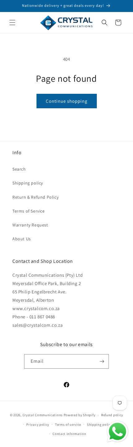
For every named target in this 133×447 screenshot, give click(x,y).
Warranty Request (30, 225)
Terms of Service (28, 211)
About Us (21, 239)
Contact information (69, 434)
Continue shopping (67, 101)
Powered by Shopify (80, 415)
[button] (12, 22)
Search (19, 169)
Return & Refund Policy (35, 197)
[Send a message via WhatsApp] (117, 431)
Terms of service (68, 424)
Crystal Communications (43, 415)
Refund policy (112, 415)
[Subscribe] (102, 361)
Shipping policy (27, 183)
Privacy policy (37, 424)
